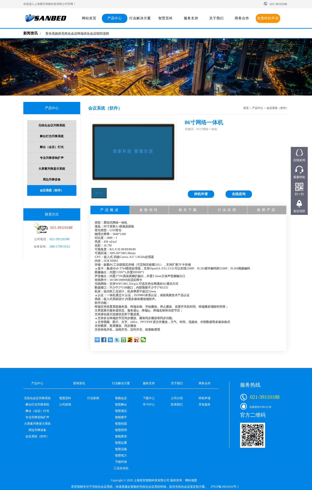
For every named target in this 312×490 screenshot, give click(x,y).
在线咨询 (239, 194)
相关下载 (188, 210)
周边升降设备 (52, 179)
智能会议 (121, 398)
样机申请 (201, 194)
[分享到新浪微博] (136, 339)
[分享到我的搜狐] (130, 339)
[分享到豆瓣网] (123, 339)
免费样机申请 (268, 18)
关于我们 (216, 18)
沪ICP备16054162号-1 (225, 486)
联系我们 (177, 404)
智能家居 (121, 436)
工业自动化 (121, 468)
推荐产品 (267, 210)
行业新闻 (93, 398)
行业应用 (227, 210)
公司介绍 (177, 398)
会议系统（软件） (52, 190)
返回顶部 (299, 211)
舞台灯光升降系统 (52, 136)
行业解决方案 (140, 18)
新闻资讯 (30, 33)
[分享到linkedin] (110, 339)
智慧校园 (121, 423)
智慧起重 (121, 442)
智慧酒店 (121, 411)
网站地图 (191, 480)
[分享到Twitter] (117, 339)
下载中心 (149, 398)
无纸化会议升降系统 (51, 125)
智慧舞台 (121, 404)
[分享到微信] (143, 339)
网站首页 (89, 18)
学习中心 (149, 404)
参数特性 (149, 210)
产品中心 (114, 18)
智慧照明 (121, 430)
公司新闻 (65, 404)
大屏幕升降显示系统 (51, 168)
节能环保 (121, 461)
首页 (246, 108)
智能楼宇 (121, 417)
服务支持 (191, 18)
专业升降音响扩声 (52, 157)
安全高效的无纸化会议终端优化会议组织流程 (77, 33)
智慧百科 (165, 18)
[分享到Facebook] (104, 339)
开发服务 (205, 404)
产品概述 (110, 210)
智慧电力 (121, 455)
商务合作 (242, 18)
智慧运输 (121, 449)
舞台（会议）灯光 (52, 147)
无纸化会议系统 (102, 486)
